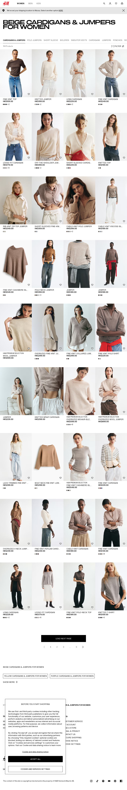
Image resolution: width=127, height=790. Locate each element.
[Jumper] (79, 264)
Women (20, 3)
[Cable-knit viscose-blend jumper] (111, 200)
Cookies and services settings (35, 769)
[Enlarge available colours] (100, 104)
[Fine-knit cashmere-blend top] (79, 457)
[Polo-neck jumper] (48, 264)
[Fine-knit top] (16, 73)
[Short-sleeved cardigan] (79, 137)
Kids (38, 3)
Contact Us (69, 734)
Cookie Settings (72, 744)
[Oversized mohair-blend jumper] (79, 391)
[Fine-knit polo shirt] (111, 327)
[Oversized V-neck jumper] (16, 523)
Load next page (63, 639)
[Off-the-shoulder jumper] (48, 137)
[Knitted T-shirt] (111, 586)
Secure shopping (72, 738)
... (70, 647)
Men (30, 3)
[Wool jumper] (16, 327)
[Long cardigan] (79, 73)
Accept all (35, 759)
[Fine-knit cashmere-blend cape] (16, 264)
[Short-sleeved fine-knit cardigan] (48, 200)
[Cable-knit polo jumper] (79, 200)
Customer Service (73, 721)
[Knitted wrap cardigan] (48, 391)
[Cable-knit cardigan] (79, 523)
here (61, 10)
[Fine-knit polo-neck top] (79, 586)
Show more (9, 682)
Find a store (70, 728)
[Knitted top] (111, 137)
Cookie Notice (71, 741)
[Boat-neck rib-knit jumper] (48, 457)
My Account (70, 725)
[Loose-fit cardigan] (16, 137)
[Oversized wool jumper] (111, 391)
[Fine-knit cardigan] (111, 73)
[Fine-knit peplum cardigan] (48, 523)
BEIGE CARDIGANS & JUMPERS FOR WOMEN (70, 705)
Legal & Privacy (72, 731)
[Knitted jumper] (48, 73)
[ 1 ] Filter (116, 46)
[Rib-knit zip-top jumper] (16, 200)
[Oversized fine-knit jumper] (48, 327)
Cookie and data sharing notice (35, 752)
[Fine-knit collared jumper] (79, 327)
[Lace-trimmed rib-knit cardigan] (16, 457)
